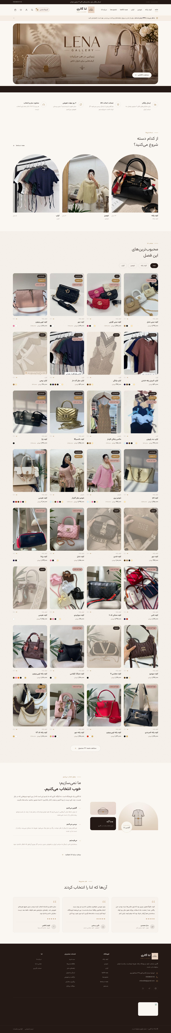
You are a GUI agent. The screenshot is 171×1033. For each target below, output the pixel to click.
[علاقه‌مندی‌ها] (20, 9)
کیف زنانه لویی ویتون (39, 673)
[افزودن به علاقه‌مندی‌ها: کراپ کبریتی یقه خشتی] (127, 335)
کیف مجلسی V (115, 673)
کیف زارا (44, 439)
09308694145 (17, 2)
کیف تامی (154, 615)
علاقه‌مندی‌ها (71, 964)
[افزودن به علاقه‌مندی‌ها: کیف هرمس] (16, 452)
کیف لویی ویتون (41, 322)
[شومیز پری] (104, 470)
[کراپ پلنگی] (104, 353)
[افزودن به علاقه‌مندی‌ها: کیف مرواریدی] (53, 569)
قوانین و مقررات (17, 1029)
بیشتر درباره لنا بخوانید (73, 854)
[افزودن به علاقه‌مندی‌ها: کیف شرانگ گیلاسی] (53, 628)
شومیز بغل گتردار (78, 498)
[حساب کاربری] (26, 9)
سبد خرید (72, 959)
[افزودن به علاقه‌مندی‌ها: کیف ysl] (127, 452)
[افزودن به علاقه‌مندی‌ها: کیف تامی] (127, 569)
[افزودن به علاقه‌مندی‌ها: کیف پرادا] (16, 510)
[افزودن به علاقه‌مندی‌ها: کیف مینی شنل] (127, 276)
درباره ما (39, 959)
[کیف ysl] (141, 470)
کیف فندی (117, 556)
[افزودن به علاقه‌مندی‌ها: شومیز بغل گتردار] (53, 452)
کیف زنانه (148, 9)
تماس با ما (38, 964)
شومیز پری (117, 498)
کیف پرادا (43, 556)
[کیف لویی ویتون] (30, 294)
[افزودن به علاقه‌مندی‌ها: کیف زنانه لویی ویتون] (16, 628)
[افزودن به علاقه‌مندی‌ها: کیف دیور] (53, 276)
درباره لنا (104, 9)
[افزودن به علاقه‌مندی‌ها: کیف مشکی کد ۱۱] (90, 569)
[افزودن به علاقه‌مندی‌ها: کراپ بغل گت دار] (53, 335)
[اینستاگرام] (155, 988)
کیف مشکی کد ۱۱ (115, 615)
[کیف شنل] (67, 529)
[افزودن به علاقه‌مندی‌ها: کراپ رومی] (16, 335)
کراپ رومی (43, 380)
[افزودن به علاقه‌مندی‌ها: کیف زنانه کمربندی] (127, 686)
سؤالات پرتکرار (70, 986)
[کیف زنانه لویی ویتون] (30, 646)
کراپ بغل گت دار (78, 380)
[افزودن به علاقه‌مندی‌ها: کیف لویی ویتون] (16, 276)
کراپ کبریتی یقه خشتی (149, 380)
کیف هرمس (42, 498)
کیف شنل (80, 556)
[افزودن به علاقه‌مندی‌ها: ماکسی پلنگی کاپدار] (90, 393)
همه (154, 265)
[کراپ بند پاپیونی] (141, 412)
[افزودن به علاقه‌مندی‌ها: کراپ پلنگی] (90, 335)
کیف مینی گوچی (115, 322)
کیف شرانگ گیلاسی (77, 673)
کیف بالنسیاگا (79, 439)
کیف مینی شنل (152, 322)
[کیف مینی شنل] (141, 294)
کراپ (132, 9)
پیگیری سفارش (70, 982)
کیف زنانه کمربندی (151, 732)
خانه (156, 9)
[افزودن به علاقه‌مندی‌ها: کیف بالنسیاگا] (53, 393)
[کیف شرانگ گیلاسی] (67, 646)
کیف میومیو (153, 673)
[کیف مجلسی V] (104, 646)
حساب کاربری (37, 968)
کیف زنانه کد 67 (41, 732)
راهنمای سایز (71, 968)
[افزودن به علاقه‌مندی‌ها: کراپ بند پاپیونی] (127, 393)
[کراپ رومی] (30, 353)
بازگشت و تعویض (69, 977)
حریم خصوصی (29, 1029)
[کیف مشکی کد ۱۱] (104, 587)
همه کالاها (124, 9)
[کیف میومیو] (141, 646)
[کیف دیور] (67, 294)
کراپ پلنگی (117, 380)
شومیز (139, 9)
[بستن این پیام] (13, 18)
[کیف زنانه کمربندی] (141, 705)
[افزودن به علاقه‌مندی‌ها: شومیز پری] (90, 452)
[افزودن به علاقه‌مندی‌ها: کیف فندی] (90, 510)
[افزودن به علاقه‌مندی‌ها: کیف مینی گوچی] (90, 276)
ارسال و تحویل (70, 973)
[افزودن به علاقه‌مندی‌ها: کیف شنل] (53, 510)
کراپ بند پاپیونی (152, 439)
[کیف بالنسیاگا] (67, 412)
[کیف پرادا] (30, 529)
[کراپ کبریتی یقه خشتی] (141, 353)
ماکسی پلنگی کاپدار (114, 439)
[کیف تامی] (141, 587)
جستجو (106, 986)
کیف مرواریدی (79, 615)
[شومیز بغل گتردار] (67, 470)
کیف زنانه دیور (79, 732)
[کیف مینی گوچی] (104, 294)
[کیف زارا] (30, 412)
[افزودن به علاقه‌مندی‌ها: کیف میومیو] (127, 628)
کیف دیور (81, 322)
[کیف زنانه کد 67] (30, 705)
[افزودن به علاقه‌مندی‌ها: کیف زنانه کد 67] (16, 686)
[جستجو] (32, 9)
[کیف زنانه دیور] (67, 705)
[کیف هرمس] (30, 470)
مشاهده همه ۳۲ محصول (87, 748)
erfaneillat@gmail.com (147, 981)
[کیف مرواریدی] (67, 587)
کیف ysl (155, 498)
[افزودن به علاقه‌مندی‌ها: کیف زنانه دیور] (53, 686)
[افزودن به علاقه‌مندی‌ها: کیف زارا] (16, 393)
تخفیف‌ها (113, 9)
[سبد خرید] (15, 9)
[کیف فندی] (104, 529)
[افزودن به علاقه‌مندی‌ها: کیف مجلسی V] (90, 628)
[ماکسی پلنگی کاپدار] (104, 412)
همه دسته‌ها (20, 145)
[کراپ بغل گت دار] (67, 353)
